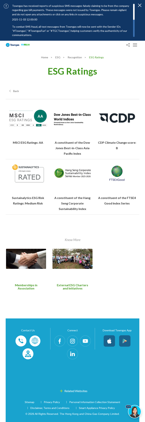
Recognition (75, 57)
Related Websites (75, 391)
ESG (58, 57)
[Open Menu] (135, 45)
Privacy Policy (52, 402)
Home (45, 57)
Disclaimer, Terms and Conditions (49, 408)
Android (125, 341)
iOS (109, 341)
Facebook (59, 340)
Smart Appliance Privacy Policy (97, 408)
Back (16, 91)
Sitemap (29, 402)
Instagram (72, 340)
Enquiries (34, 340)
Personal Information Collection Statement (94, 402)
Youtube (85, 340)
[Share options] (128, 45)
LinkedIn (72, 353)
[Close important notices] (139, 5)
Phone (20, 340)
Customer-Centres (27, 353)
